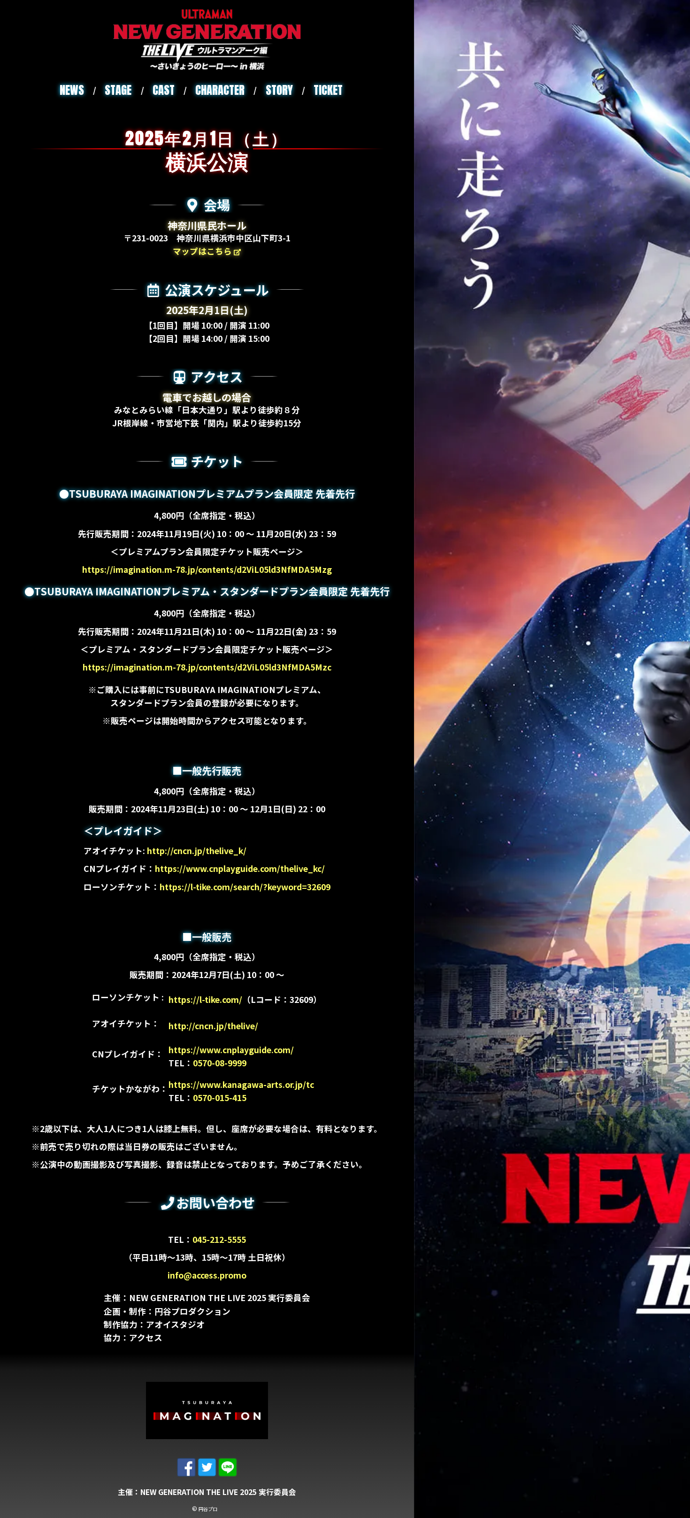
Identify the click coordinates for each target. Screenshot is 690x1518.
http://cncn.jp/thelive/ (213, 1026)
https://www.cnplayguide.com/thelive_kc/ (240, 868)
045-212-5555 (219, 1239)
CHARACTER (220, 90)
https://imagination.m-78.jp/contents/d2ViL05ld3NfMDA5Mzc (207, 667)
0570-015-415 (219, 1097)
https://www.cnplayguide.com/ (231, 1050)
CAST (164, 90)
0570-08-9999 (219, 1063)
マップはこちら (203, 251)
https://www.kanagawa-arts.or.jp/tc (241, 1084)
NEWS (72, 90)
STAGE (118, 90)
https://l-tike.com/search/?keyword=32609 (245, 887)
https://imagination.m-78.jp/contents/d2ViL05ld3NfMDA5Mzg (207, 569)
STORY (279, 90)
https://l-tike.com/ (205, 999)
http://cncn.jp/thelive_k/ (196, 850)
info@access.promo (207, 1275)
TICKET (328, 90)
